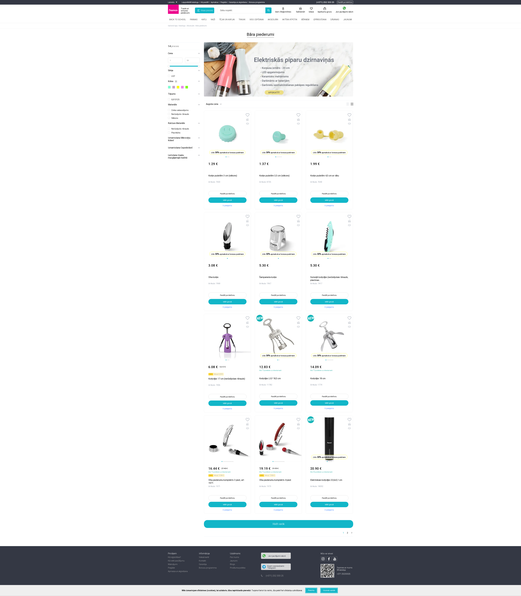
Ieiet (277, 12)
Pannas (194, 19)
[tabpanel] (227, 235)
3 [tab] (228, 156)
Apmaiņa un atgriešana (178, 571)
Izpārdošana (319, 19)
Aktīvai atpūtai (289, 19)
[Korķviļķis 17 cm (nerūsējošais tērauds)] (227, 337)
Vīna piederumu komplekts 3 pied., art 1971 (226, 481)
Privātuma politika (237, 568)
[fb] (328, 558)
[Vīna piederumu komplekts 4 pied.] (278, 438)
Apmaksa (214, 2)
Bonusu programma (257, 2)
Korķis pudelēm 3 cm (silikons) (222, 175)
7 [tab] (230, 461)
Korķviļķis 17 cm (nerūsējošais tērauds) (226, 378)
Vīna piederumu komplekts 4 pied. (275, 480)
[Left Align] (268, 10)
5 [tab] (281, 156)
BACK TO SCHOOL (177, 19)
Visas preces (207, 10)
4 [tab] (279, 156)
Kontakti (202, 561)
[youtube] (334, 558)
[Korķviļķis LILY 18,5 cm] (278, 337)
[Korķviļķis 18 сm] (329, 337)
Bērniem (305, 19)
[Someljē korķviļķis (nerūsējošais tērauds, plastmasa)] (329, 235)
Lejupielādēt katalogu (190, 2)
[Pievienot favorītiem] (247, 115)
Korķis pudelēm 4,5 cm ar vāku (324, 175)
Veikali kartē (204, 557)
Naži (213, 19)
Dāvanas (335, 19)
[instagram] (323, 558)
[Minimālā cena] (175, 60)
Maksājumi (172, 564)
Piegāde (223, 2)
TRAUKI (242, 19)
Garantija (203, 564)
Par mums (234, 557)
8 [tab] (231, 461)
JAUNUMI (347, 19)
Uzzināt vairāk (329, 590)
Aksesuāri (273, 19)
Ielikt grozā (227, 200)
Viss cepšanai (257, 19)
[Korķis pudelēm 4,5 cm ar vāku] (329, 134)
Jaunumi (233, 561)
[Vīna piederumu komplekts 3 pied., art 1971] (227, 438)
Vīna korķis (213, 277)
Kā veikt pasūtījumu (176, 561)
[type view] (347, 104)
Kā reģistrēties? (174, 557)
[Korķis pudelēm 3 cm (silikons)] (227, 134)
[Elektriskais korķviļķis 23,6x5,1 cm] (329, 438)
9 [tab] (232, 461)
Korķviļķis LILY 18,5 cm (270, 378)
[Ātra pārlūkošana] (247, 124)
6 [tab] (228, 461)
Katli (204, 19)
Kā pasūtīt (205, 2)
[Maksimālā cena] (192, 60)
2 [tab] (227, 156)
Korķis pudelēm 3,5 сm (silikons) (274, 175)
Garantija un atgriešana (238, 2)
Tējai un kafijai (227, 19)
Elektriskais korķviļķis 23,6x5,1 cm (326, 480)
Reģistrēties (285, 12)
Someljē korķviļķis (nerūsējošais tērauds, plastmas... (329, 278)
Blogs (232, 564)
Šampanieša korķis (268, 277)
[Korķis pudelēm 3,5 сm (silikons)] (278, 134)
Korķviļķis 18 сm (317, 378)
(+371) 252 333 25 (325, 2)
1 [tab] (275, 156)
